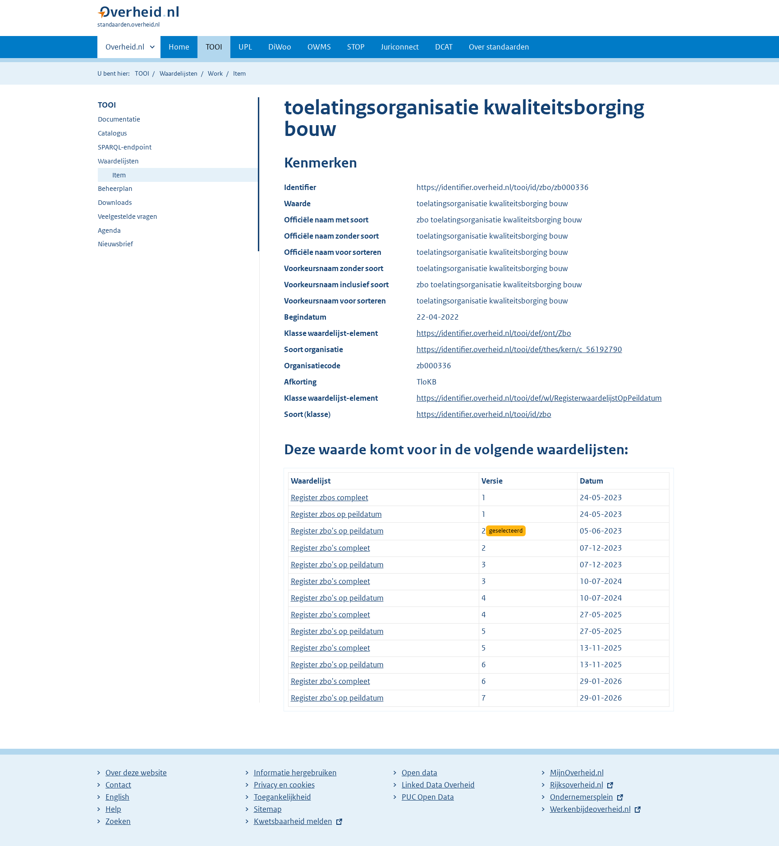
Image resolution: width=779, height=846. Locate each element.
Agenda (109, 230)
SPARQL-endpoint (124, 147)
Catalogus (112, 133)
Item (119, 175)
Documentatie (119, 119)
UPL (245, 47)
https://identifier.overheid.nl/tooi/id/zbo (484, 414)
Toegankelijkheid (282, 797)
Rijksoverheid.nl (576, 785)
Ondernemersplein (581, 797)
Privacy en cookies (284, 785)
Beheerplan (115, 188)
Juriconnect (400, 47)
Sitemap (268, 809)
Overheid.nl (124, 50)
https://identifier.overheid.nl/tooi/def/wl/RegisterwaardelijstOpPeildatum (539, 398)
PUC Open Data (428, 797)
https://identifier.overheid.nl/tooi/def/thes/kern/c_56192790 (519, 349)
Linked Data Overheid (438, 785)
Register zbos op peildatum (336, 514)
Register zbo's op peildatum (337, 531)
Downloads (115, 202)
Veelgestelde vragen (127, 216)
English (117, 797)
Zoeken (118, 821)
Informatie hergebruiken (295, 773)
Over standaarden (499, 47)
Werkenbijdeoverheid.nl (590, 809)
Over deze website (136, 773)
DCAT (444, 47)
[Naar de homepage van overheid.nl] (138, 14)
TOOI (214, 47)
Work (215, 73)
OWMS (319, 47)
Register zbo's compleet (330, 548)
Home (179, 47)
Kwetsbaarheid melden (293, 821)
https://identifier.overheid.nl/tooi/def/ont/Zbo (494, 333)
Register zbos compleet (329, 497)
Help (113, 809)
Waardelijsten (178, 73)
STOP (356, 47)
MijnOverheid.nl (577, 773)
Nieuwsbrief (115, 244)
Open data (419, 773)
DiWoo (279, 47)
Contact (118, 785)
